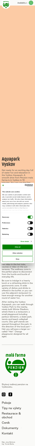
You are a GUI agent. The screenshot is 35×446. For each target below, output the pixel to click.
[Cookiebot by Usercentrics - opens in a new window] (25, 185)
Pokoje (6, 402)
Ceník (6, 422)
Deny (17, 259)
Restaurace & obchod (11, 415)
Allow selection (17, 253)
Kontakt (7, 433)
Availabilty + (22, 3)
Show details (25, 241)
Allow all (17, 247)
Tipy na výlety (11, 408)
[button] (12, 428)
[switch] (30, 222)
